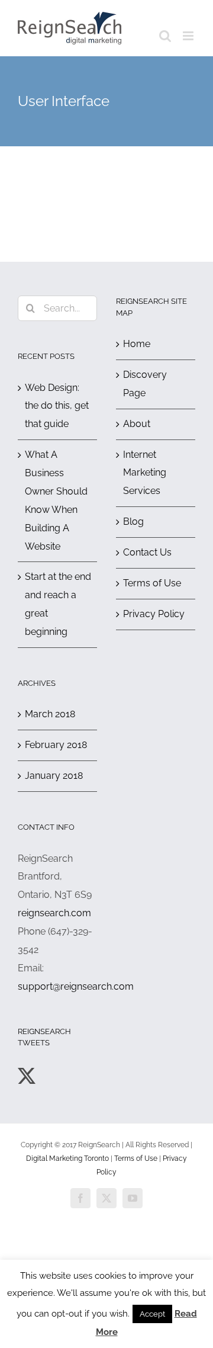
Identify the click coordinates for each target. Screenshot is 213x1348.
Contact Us (147, 552)
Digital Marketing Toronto (67, 1158)
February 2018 (56, 744)
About (136, 423)
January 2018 (54, 775)
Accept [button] (152, 1314)
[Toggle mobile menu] (189, 36)
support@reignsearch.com (76, 986)
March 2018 (50, 714)
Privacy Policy (154, 614)
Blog (133, 521)
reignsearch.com (54, 913)
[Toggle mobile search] (165, 36)
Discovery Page (145, 384)
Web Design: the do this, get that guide (57, 406)
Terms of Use (152, 583)
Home (136, 343)
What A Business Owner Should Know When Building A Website (56, 500)
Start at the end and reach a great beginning (58, 604)
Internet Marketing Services (144, 473)
